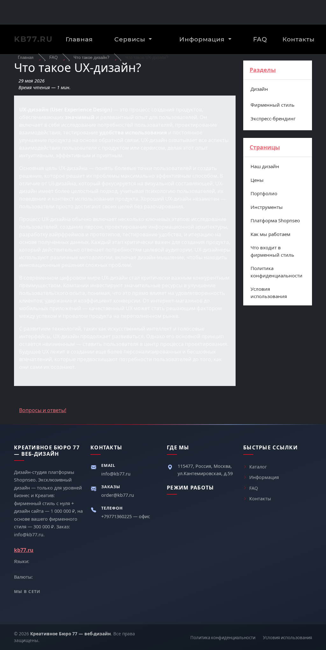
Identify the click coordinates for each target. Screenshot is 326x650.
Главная (79, 39)
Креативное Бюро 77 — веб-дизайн (70, 634)
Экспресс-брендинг (273, 118)
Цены (257, 180)
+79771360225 (117, 516)
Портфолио (264, 193)
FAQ (260, 39)
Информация (203, 39)
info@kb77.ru (116, 474)
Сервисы (130, 39)
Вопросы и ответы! (42, 410)
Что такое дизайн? (91, 57)
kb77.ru (33, 39)
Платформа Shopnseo (275, 220)
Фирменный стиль (272, 105)
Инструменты (267, 207)
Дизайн (259, 89)
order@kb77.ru (117, 495)
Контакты (298, 39)
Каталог (258, 467)
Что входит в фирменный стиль (272, 251)
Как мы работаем (270, 234)
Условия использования (269, 292)
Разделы (263, 70)
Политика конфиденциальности (276, 272)
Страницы (265, 147)
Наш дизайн (265, 166)
